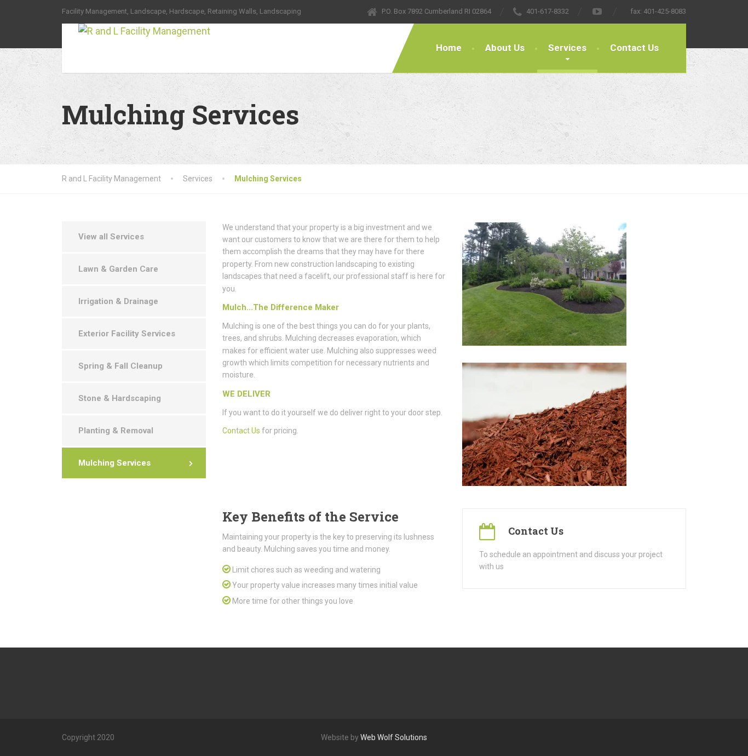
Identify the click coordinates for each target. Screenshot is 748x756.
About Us (505, 47)
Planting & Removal (115, 431)
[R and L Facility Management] (136, 31)
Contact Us (634, 47)
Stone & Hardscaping (119, 398)
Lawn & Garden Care (118, 269)
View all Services (111, 237)
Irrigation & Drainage (118, 301)
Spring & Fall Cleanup (120, 366)
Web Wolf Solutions (393, 737)
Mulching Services (114, 463)
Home (449, 47)
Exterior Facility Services (126, 334)
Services (567, 47)
